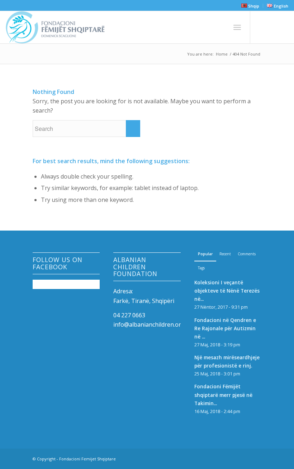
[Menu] (237, 27)
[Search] (221, 27)
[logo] (55, 27)
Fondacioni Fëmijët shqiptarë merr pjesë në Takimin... (223, 394)
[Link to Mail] (283, 27)
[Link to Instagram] (272, 27)
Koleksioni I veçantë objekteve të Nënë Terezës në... (227, 290)
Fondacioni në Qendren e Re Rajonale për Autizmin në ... (225, 328)
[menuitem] (250, 6)
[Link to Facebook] (261, 27)
